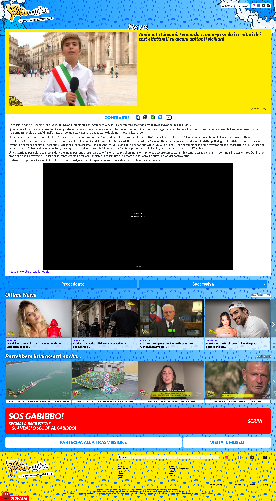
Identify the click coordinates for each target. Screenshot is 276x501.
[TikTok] (268, 5)
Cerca (245, 5)
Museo (171, 471)
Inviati (120, 475)
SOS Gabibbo (174, 466)
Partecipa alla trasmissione (93, 442)
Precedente (72, 284)
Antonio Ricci (123, 469)
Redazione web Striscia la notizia (29, 271)
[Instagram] (254, 5)
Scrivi (255, 421)
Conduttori (122, 473)
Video (120, 466)
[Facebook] (258, 5)
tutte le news (261, 294)
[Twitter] (263, 5)
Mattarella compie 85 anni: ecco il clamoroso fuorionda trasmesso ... (166, 345)
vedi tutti (264, 356)
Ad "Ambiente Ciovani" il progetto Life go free (237, 401)
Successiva (203, 284)
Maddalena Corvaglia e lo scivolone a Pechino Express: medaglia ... (34, 345)
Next (273, 324)
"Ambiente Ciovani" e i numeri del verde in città (171, 401)
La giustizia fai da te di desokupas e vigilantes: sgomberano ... (100, 345)
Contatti (172, 475)
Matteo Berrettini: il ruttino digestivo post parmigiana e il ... (231, 345)
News (120, 471)
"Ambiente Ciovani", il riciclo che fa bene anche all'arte (104, 401)
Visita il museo (227, 442)
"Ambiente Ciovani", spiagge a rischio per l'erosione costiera (38, 401)
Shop (171, 473)
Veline (120, 478)
